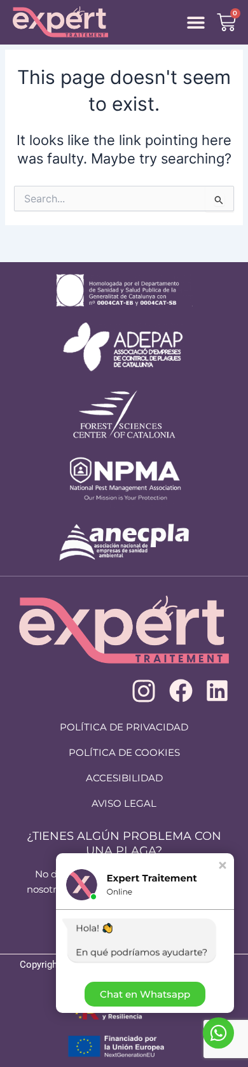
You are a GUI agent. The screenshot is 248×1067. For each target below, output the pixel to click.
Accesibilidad (124, 778)
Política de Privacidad (124, 727)
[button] (196, 22)
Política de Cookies (124, 752)
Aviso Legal (124, 803)
